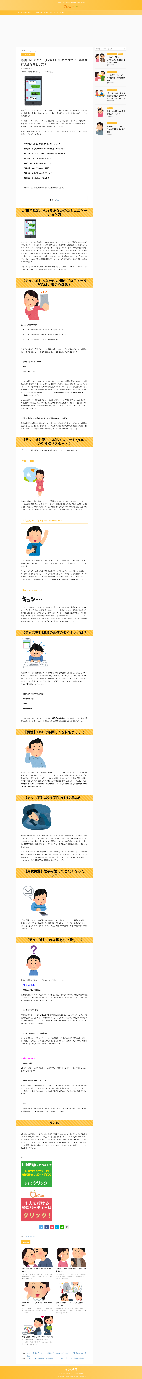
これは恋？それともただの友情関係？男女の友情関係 (116, 77)
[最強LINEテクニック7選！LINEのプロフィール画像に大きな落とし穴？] (57, 1227)
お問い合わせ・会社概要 (57, 12)
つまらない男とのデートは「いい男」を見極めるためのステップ (116, 59)
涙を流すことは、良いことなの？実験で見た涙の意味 (116, 129)
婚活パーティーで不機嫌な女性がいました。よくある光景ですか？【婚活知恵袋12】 (56, 1358)
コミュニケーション (29, 1236)
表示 (57, 200)
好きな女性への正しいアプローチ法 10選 (37, 1337)
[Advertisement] (71, 30)
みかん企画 (71, 1369)
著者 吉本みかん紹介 (24, 12)
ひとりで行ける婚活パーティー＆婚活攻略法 (71, 1373)
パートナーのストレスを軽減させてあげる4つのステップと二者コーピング (116, 95)
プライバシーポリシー (41, 12)
